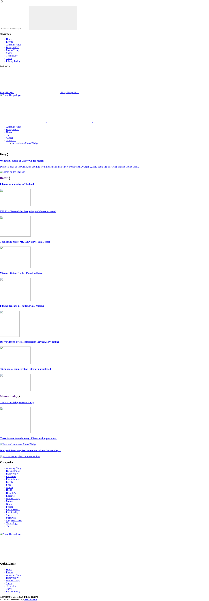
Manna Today (9, 396)
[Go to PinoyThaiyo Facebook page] (70, 121)
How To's (11, 493)
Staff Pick (11, 517)
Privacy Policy (13, 591)
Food (8, 484)
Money (9, 501)
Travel (9, 526)
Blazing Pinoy (13, 471)
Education (11, 476)
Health (9, 490)
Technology (12, 523)
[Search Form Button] (53, 18)
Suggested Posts (14, 520)
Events (9, 482)
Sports (9, 515)
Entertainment (13, 479)
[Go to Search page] (23, 121)
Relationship (12, 512)
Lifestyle (10, 495)
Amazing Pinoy (13, 468)
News (9, 504)
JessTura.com (30, 599)
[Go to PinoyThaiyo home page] (10, 95)
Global (9, 487)
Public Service (13, 509)
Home (9, 569)
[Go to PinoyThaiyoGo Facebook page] (116, 121)
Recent (4, 177)
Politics (9, 506)
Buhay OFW (12, 473)
